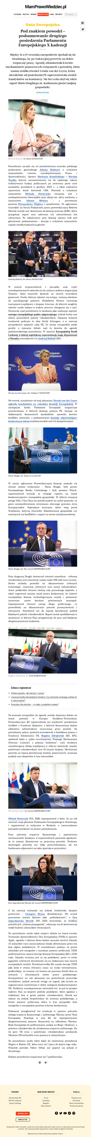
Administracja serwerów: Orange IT (53, 1134)
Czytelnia (17, 14)
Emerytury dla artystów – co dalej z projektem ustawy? (35, 704)
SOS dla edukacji (15, 1100)
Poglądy (46, 1103)
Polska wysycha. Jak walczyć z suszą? (27, 693)
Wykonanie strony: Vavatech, (35, 1134)
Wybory (34, 14)
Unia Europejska (43, 25)
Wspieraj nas (23, 1113)
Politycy (26, 14)
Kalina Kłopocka (43, 92)
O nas (52, 14)
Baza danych (46, 1106)
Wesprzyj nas (43, 14)
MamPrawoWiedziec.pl (45, 6)
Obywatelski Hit (15, 1098)
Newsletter (22, 1119)
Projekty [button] (58, 14)
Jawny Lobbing (15, 1103)
